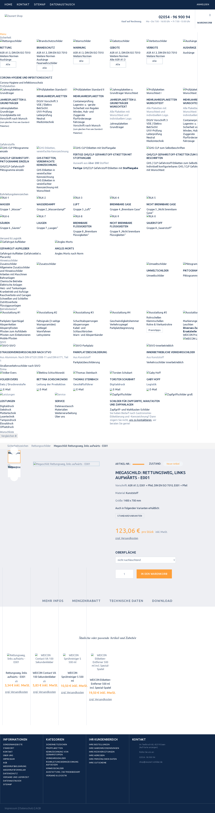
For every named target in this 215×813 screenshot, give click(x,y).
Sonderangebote (13, 744)
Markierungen (191, 321)
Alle (8, 64)
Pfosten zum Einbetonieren (15, 334)
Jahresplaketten (9, 108)
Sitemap (40, 4)
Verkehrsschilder (56, 758)
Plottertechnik (8, 413)
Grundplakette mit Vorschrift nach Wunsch (15, 120)
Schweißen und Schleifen (14, 298)
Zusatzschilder (8, 263)
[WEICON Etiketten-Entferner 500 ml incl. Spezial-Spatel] (100, 662)
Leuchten (188, 324)
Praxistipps (155, 330)
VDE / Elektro (44, 104)
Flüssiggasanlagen (10, 305)
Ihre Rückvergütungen (101, 752)
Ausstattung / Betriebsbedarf (63, 772)
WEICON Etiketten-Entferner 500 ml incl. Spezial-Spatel (100, 683)
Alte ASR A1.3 (117, 59)
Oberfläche (126, 552)
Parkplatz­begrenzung (122, 327)
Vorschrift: (121, 485)
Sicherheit (5, 37)
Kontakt (23, 4)
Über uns (60, 416)
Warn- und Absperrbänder (88, 334)
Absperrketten (8, 324)
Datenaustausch (64, 406)
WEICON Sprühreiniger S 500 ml (72, 676)
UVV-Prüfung (44, 111)
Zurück (14, 450)
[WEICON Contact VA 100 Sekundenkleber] (44, 658)
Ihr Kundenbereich (103, 739)
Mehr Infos (52, 601)
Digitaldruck (7, 406)
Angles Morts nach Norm (69, 253)
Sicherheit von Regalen (86, 108)
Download (162, 601)
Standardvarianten (129, 516)
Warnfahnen (44, 331)
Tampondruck (8, 420)
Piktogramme (190, 275)
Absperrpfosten (9, 327)
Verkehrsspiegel (119, 324)
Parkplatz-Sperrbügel (12, 321)
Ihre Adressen (97, 755)
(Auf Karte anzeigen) (148, 747)
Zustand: (155, 463)
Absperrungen (81, 324)
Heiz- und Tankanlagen (13, 288)
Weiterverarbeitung (66, 413)
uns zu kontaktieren (140, 420)
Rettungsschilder (41, 445)
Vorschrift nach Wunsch (88, 129)
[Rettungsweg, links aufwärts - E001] (16, 658)
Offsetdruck (7, 426)
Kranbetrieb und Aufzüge (14, 291)
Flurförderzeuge (82, 118)
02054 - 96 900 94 (174, 17)
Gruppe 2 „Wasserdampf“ (51, 209)
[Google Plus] (27, 796)
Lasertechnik (7, 416)
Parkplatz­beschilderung (86, 362)
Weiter (14, 477)
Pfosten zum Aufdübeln (13, 331)
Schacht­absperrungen (85, 321)
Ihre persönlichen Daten (103, 759)
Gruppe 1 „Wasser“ (10, 209)
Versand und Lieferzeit (16, 777)
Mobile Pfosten (8, 338)
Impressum (9, 759)
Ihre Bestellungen (99, 744)
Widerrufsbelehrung (14, 766)
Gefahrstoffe (7, 144)
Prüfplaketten (7, 86)
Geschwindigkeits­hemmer (124, 321)
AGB (5, 763)
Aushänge (5, 59)
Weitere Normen (9, 56)
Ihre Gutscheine (98, 763)
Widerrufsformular (14, 770)
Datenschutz (10, 773)
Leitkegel (42, 327)
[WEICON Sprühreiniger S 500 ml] (72, 658)
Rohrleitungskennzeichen (14, 194)
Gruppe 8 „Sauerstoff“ (159, 228)
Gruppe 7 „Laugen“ (47, 228)
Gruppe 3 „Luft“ (82, 209)
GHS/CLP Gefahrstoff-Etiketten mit (105, 168)
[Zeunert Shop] (26, 21)
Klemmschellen (155, 321)
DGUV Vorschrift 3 (47, 101)
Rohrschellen (154, 317)
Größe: (119, 500)
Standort (8, 748)
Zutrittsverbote (8, 302)
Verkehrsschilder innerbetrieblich (165, 362)
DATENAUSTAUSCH (62, 4)
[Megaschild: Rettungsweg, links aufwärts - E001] (14, 456)
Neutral (41, 118)
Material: (120, 493)
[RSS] (20, 796)
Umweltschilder (155, 275)
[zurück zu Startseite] (3, 445)
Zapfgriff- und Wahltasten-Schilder (130, 409)
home (8, 4)
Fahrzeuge (79, 122)
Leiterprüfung (44, 115)
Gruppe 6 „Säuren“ (10, 228)
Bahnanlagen (7, 277)
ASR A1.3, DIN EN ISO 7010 (15, 52)
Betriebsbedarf (8, 309)
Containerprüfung (83, 101)
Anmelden (203, 4)
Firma (3, 369)
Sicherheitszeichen (17, 445)
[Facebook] (6, 796)
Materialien (61, 409)
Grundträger (7, 111)
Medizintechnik (45, 122)
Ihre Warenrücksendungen (104, 748)
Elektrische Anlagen (11, 284)
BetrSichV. (42, 108)
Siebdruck (5, 409)
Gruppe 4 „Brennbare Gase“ (125, 209)
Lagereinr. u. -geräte (84, 104)
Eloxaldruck (6, 423)
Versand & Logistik (10, 238)
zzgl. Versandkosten (126, 538)
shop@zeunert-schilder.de (150, 762)
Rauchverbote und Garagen (15, 295)
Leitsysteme (43, 334)
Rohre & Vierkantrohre (159, 324)
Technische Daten (126, 601)
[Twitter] (13, 796)
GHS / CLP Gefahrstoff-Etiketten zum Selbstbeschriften (178, 163)
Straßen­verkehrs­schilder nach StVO (20, 365)
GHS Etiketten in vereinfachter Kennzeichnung (46, 173)
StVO (3, 342)
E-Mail (6, 389)
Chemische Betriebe (11, 281)
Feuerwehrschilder (47, 63)
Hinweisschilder (9, 260)
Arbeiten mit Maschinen (13, 274)
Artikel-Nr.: (122, 463)
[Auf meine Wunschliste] (180, 575)
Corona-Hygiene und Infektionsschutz (21, 82)
